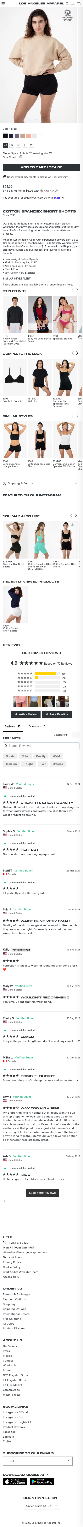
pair (43, 764)
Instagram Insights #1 (17, 1422)
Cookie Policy (11, 1267)
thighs (28, 764)
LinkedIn (8, 1436)
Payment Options (14, 1299)
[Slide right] (46, 119)
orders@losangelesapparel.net (27, 1252)
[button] (3, 3)
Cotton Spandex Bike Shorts (39, 465)
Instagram (50, 495)
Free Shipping (12, 1318)
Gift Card (8, 1323)
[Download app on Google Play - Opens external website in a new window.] (42, 1484)
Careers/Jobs (11, 1390)
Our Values (10, 1346)
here (69, 284)
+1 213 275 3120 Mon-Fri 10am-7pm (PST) (19, 1245)
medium (11, 764)
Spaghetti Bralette (62, 338)
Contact (8, 1360)
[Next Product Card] (77, 290)
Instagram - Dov (13, 1417)
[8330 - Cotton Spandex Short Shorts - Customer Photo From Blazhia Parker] (48, 701)
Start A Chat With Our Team (20, 1272)
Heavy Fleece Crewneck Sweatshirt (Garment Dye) (14, 341)
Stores (7, 1370)
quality (41, 756)
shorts (10, 756)
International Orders (16, 1314)
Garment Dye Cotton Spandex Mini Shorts (64, 465)
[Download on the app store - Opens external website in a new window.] (15, 1484)
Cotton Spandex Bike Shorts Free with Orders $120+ (39, 566)
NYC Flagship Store (15, 1375)
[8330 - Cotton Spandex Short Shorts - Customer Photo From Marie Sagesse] (20, 701)
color (25, 756)
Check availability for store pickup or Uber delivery (37, 176)
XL (32, 145)
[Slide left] (37, 119)
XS (6, 145)
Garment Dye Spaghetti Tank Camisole (61, 403)
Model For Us (11, 1395)
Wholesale (10, 1365)
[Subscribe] (68, 1461)
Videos (7, 1355)
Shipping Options (14, 1309)
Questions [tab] (35, 726)
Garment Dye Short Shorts (13, 565)
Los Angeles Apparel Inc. (46, 1522)
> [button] (42, 1193)
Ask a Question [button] (59, 714)
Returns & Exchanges (17, 1294)
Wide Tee (32, 401)
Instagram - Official (15, 1412)
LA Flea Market (12, 1385)
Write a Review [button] (28, 714)
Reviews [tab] (10, 726)
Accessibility (11, 1276)
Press (6, 1351)
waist (56, 756)
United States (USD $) (39, 1505)
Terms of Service (13, 1257)
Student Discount (14, 1328)
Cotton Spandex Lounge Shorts (11, 465)
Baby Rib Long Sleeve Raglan (39, 340)
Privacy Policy (12, 1262)
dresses (58, 764)
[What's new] (73, 3)
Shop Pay (9, 1304)
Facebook (9, 1432)
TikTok (7, 1441)
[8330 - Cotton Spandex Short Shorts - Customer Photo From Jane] (34, 701)
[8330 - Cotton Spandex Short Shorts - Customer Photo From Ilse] (62, 701)
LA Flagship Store (14, 1380)
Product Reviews (14, 1427)
